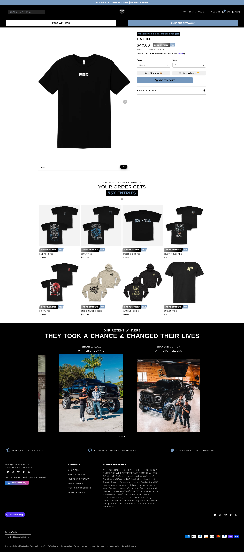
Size (174, 60)
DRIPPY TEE (44, 311)
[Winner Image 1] (70, 388)
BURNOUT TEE (170, 311)
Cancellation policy (129, 546)
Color (140, 60)
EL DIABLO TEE (46, 254)
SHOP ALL (73, 470)
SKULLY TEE (86, 254)
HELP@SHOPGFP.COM (17, 464)
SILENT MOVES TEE (173, 254)
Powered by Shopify (38, 546)
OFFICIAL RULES (76, 474)
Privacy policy (66, 546)
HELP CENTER (75, 483)
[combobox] (26, 12)
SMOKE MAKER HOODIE (91, 311)
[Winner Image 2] (147, 388)
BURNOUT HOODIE (131, 311)
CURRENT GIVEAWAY (183, 23)
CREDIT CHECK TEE (131, 254)
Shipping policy (114, 546)
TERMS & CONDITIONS (80, 488)
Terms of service (80, 546)
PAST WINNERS (61, 23)
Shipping (140, 49)
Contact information (97, 546)
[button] (5, 12)
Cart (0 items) (18, 482)
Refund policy (53, 546)
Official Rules (149, 503)
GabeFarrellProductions (20, 546)
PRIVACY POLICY (76, 492)
